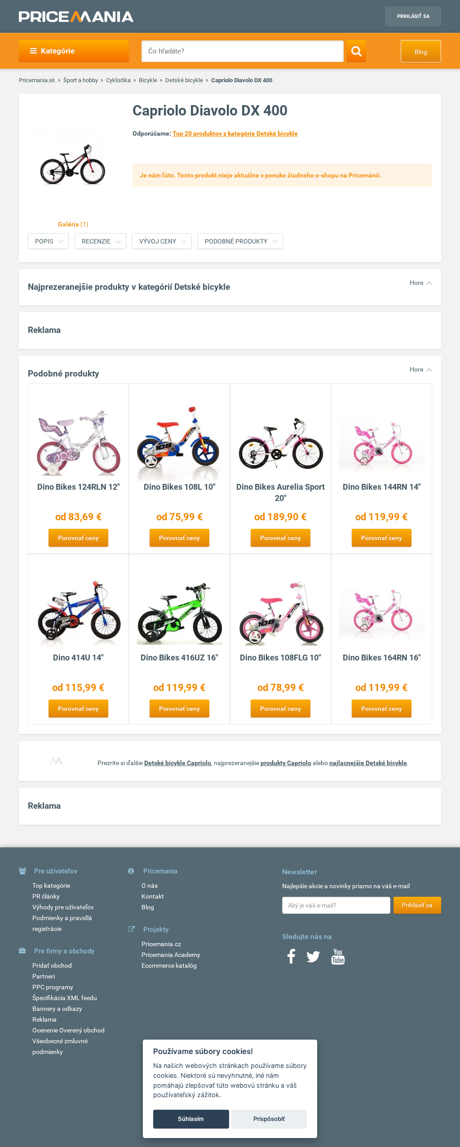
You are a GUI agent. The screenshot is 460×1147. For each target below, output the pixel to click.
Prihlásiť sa (413, 16)
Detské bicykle (184, 80)
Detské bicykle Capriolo (177, 762)
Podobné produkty (236, 241)
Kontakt (153, 896)
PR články (46, 896)
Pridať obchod (52, 965)
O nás (150, 885)
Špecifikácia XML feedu (64, 997)
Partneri (43, 976)
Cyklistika (118, 80)
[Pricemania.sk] (76, 16)
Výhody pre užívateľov (63, 907)
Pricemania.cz (161, 944)
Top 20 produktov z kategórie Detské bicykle (235, 133)
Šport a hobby (80, 80)
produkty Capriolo (286, 762)
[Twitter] (313, 959)
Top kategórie (51, 885)
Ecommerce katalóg (169, 965)
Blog (421, 51)
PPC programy (52, 987)
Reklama (44, 1019)
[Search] (356, 51)
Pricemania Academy (171, 954)
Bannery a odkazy (57, 1008)
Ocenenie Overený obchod (68, 1030)
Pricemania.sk (37, 80)
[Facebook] (291, 959)
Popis (44, 241)
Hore (416, 282)
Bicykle (148, 80)
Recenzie (96, 241)
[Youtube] (338, 959)
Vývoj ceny (157, 241)
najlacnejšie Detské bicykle (368, 762)
